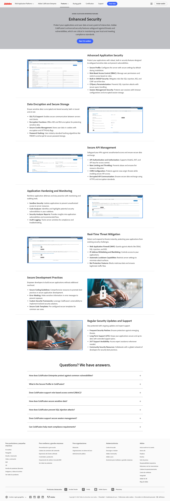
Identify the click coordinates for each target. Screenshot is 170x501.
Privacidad (101, 497)
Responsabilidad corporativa (148, 463)
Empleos (142, 454)
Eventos (142, 457)
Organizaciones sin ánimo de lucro (82, 450)
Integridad (143, 475)
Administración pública (79, 454)
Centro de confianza (145, 472)
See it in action (85, 41)
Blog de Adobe (144, 482)
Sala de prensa (144, 460)
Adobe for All (143, 479)
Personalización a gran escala (47, 447)
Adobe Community (111, 454)
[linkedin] (43, 497)
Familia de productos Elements (14, 468)
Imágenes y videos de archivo (13, 471)
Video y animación (10, 459)
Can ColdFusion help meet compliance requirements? (52, 427)
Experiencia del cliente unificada (48, 454)
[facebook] (30, 497)
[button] (151, 4)
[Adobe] (8, 3)
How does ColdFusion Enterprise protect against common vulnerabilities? (61, 375)
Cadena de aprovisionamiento (148, 469)
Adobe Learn (109, 457)
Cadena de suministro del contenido (49, 450)
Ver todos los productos (12, 474)
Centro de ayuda (111, 447)
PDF (6, 462)
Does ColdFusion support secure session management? (53, 418)
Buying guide (77, 4)
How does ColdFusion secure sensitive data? (48, 401)
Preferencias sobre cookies (126, 497)
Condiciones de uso (111, 497)
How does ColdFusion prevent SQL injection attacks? (52, 409)
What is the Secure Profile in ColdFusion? (46, 384)
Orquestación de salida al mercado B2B (50, 460)
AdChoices (162, 497)
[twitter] (38, 497)
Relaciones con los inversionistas (149, 466)
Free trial (112, 4)
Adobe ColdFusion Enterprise (47, 4)
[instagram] (34, 497)
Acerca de (142, 450)
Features (64, 4)
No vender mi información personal (145, 497)
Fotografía (8, 453)
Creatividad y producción (46, 457)
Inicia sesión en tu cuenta (147, 447)
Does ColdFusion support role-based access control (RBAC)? (55, 392)
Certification (90, 4)
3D (6, 465)
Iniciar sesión (160, 4)
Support (100, 4)
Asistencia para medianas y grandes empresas (119, 460)
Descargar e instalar (112, 450)
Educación (75, 447)
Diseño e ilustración (11, 456)
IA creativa (8, 450)
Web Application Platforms (23, 4)
